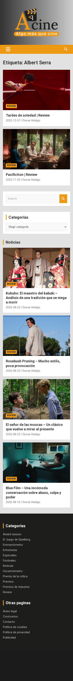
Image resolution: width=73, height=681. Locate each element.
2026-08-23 (13, 307)
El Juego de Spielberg (16, 539)
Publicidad (9, 637)
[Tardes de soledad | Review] (36, 90)
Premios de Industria (16, 587)
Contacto (9, 622)
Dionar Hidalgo (31, 120)
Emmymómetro (13, 545)
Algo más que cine (46, 664)
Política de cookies (15, 627)
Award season (12, 534)
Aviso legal (10, 611)
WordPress (49, 674)
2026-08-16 (13, 502)
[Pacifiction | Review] (36, 149)
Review (11, 106)
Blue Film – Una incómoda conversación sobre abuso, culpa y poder (33, 492)
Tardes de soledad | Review (28, 115)
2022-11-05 (13, 179)
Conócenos (10, 616)
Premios (8, 581)
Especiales (10, 555)
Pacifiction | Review (21, 174)
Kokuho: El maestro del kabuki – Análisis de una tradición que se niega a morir (36, 297)
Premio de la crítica (15, 576)
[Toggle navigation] (8, 49)
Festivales (9, 560)
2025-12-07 (13, 120)
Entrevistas (10, 550)
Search (63, 198)
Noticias (13, 242)
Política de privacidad (16, 632)
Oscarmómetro (13, 571)
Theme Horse (41, 669)
